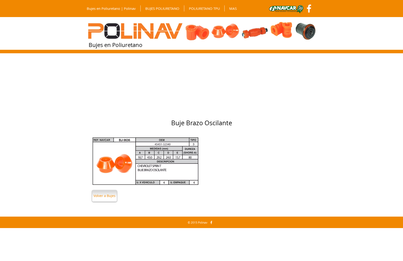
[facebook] (211, 222)
